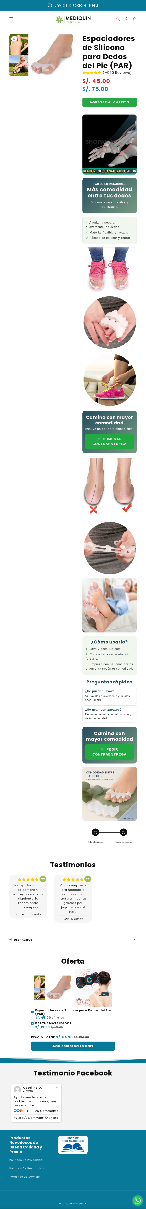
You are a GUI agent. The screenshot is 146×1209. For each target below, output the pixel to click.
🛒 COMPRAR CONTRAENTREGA (109, 441)
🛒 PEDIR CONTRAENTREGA (109, 752)
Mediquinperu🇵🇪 (78, 1203)
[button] (118, 19)
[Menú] (11, 19)
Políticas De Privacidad (26, 1160)
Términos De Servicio (24, 1176)
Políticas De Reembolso (26, 1168)
